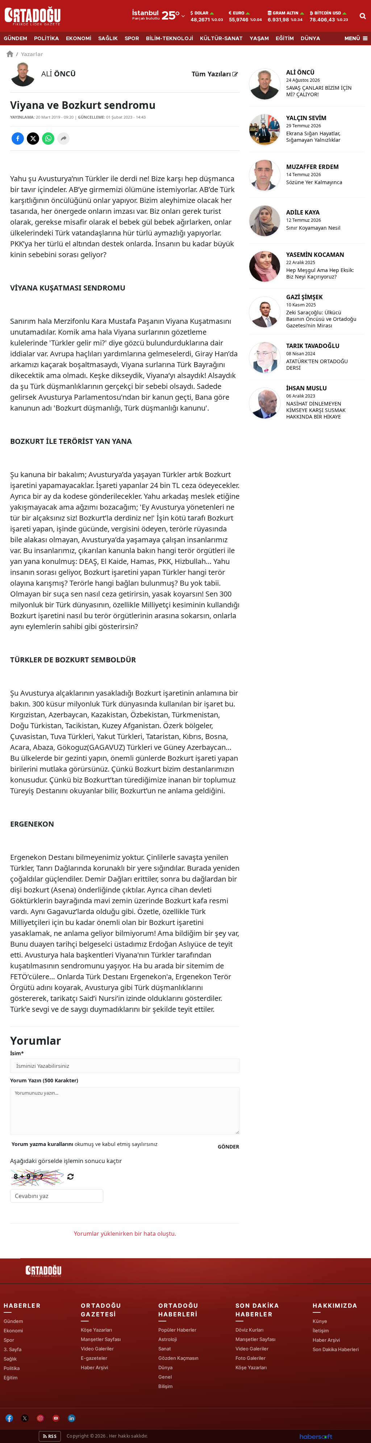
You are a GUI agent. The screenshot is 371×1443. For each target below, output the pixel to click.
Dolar (201, 13)
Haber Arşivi (94, 1367)
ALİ (58, 73)
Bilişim (165, 1386)
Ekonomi (13, 1330)
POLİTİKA (46, 38)
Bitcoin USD (327, 13)
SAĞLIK (108, 38)
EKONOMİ (78, 38)
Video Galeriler (97, 1348)
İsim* (17, 1053)
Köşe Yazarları (96, 1329)
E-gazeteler (94, 1358)
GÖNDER (228, 1146)
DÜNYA (310, 38)
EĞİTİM (285, 38)
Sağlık (10, 1358)
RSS (52, 1436)
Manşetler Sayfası (101, 1339)
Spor (9, 1339)
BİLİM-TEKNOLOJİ (169, 38)
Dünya (165, 1367)
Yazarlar (29, 54)
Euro (238, 13)
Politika (12, 1368)
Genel (165, 1376)
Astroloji (167, 1339)
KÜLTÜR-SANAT (221, 38)
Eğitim (10, 1377)
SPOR (132, 38)
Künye (320, 1321)
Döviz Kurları (249, 1329)
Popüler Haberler (177, 1329)
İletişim (321, 1330)
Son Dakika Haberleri (336, 1349)
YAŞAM (259, 38)
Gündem (13, 1321)
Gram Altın (286, 13)
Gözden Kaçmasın (178, 1358)
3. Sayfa (12, 1349)
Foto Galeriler (250, 1358)
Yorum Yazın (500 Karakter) (44, 1080)
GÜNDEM (15, 38)
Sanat (164, 1348)
